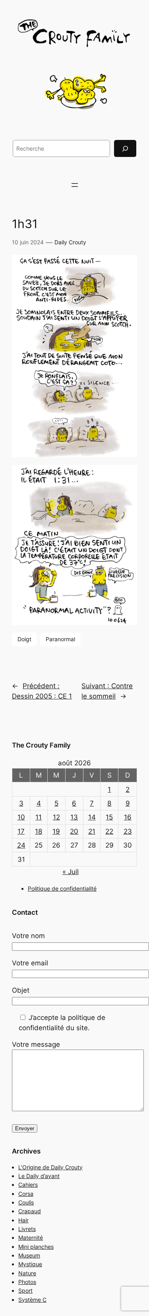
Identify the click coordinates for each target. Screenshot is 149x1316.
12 (56, 817)
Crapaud (29, 1211)
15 (109, 817)
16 (128, 817)
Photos (27, 1281)
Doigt (24, 639)
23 (128, 831)
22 (109, 831)
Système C (32, 1299)
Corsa (25, 1193)
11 (38, 817)
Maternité (30, 1237)
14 (92, 817)
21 (91, 831)
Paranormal (60, 639)
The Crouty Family (41, 745)
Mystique (30, 1264)
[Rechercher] (125, 148)
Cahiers (28, 1184)
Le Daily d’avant (39, 1176)
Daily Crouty (70, 242)
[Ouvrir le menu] (74, 185)
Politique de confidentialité (62, 888)
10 (21, 817)
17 (21, 831)
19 (56, 831)
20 (74, 831)
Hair (23, 1220)
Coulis (26, 1202)
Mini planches (36, 1246)
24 (21, 845)
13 (74, 817)
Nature (27, 1273)
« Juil (70, 872)
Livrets (27, 1228)
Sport (25, 1290)
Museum (29, 1255)
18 (38, 831)
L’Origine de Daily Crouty (50, 1167)
